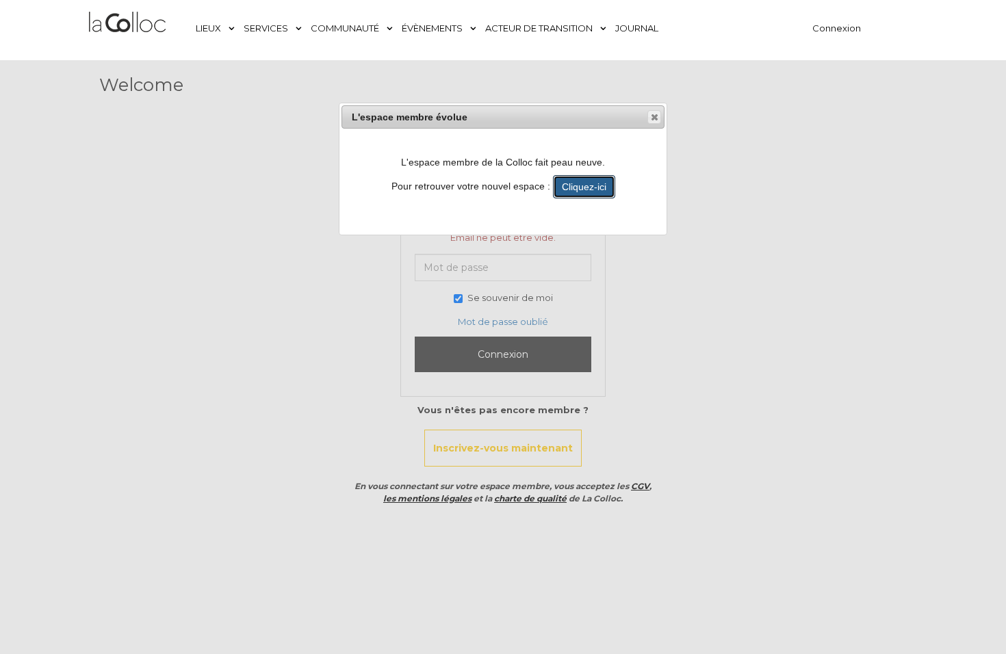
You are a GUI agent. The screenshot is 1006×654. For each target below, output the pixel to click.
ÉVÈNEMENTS (433, 28)
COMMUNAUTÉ (346, 28)
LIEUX (209, 28)
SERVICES (267, 28)
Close (654, 117)
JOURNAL (636, 28)
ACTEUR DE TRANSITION (540, 28)
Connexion (836, 28)
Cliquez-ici (584, 186)
